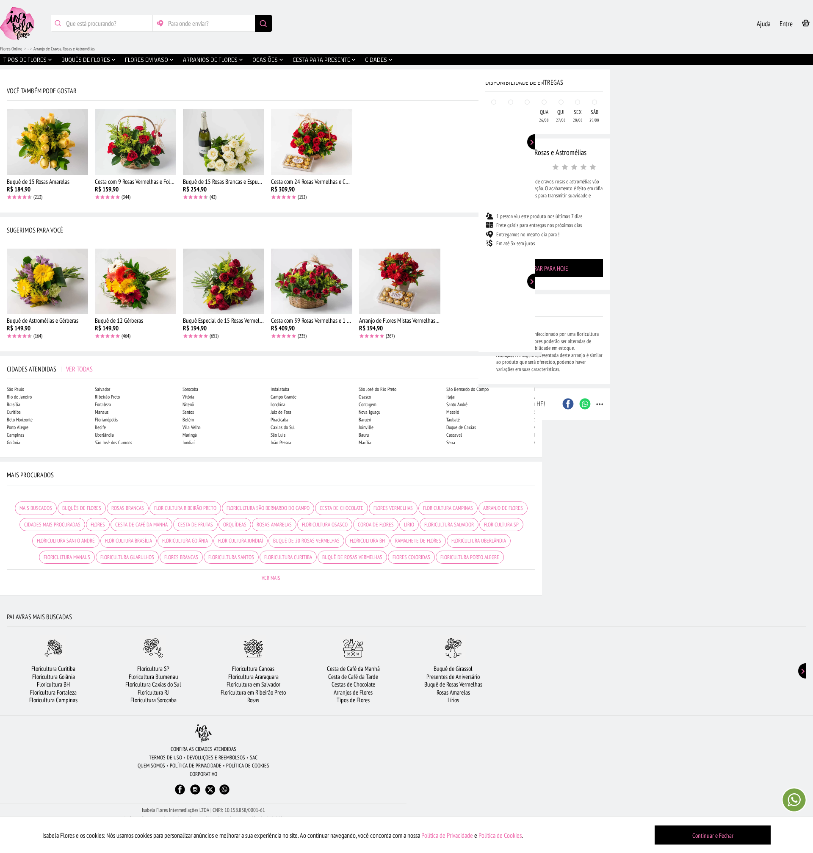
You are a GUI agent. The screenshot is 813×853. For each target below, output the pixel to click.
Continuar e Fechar (712, 835)
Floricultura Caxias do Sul (153, 684)
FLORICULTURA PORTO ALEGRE (469, 557)
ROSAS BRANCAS (127, 508)
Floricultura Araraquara (253, 677)
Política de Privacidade (447, 835)
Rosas (253, 700)
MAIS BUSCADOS (35, 508)
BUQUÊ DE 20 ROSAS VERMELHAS (306, 540)
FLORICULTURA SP (501, 524)
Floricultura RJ (153, 692)
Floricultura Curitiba (53, 669)
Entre (786, 23)
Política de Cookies (500, 835)
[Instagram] (195, 793)
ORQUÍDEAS (234, 524)
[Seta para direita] (533, 181)
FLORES (98, 524)
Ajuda (764, 23)
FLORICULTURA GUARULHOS (127, 557)
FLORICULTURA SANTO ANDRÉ (66, 540)
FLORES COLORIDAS (411, 557)
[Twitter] (210, 790)
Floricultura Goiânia (53, 677)
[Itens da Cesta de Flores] (805, 25)
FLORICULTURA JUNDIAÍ (240, 540)
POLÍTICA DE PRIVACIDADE (195, 765)
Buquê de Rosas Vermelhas (453, 684)
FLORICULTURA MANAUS (67, 557)
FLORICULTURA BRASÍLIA (128, 540)
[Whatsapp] (224, 793)
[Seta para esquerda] (8, 181)
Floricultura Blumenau (153, 677)
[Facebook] (180, 793)
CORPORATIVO (203, 774)
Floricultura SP (153, 669)
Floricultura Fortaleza (53, 692)
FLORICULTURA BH (367, 540)
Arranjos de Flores (353, 692)
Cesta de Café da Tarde (353, 677)
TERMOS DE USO (165, 757)
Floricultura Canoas (253, 669)
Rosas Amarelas (453, 692)
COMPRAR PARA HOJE (544, 268)
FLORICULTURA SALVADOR (449, 524)
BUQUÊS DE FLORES (81, 508)
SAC (253, 757)
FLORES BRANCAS (181, 557)
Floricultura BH (53, 684)
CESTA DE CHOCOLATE (341, 508)
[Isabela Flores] (203, 733)
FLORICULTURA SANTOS (231, 557)
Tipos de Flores (353, 700)
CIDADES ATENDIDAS (50, 369)
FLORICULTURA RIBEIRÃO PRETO (185, 508)
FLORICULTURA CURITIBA (288, 557)
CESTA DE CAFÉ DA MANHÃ (141, 524)
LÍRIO (409, 524)
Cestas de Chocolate (353, 684)
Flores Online (11, 49)
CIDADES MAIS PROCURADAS (52, 524)
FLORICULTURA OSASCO (325, 524)
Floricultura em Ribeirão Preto (253, 692)
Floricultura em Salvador (253, 684)
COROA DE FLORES (376, 524)
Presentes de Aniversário (453, 677)
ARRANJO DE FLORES (503, 508)
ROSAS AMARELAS (274, 524)
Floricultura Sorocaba (153, 700)
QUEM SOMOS (151, 765)
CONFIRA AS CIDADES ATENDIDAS (203, 749)
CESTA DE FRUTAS (195, 524)
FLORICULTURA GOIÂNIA (185, 540)
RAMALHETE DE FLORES (418, 540)
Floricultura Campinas (53, 700)
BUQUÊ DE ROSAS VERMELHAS (352, 557)
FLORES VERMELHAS (393, 508)
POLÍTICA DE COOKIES (247, 765)
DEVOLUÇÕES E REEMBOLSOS (216, 757)
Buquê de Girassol (453, 669)
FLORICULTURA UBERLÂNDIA (478, 540)
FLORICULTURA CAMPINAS (448, 508)
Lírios (453, 700)
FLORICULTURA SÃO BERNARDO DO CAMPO (268, 508)
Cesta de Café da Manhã (353, 669)
